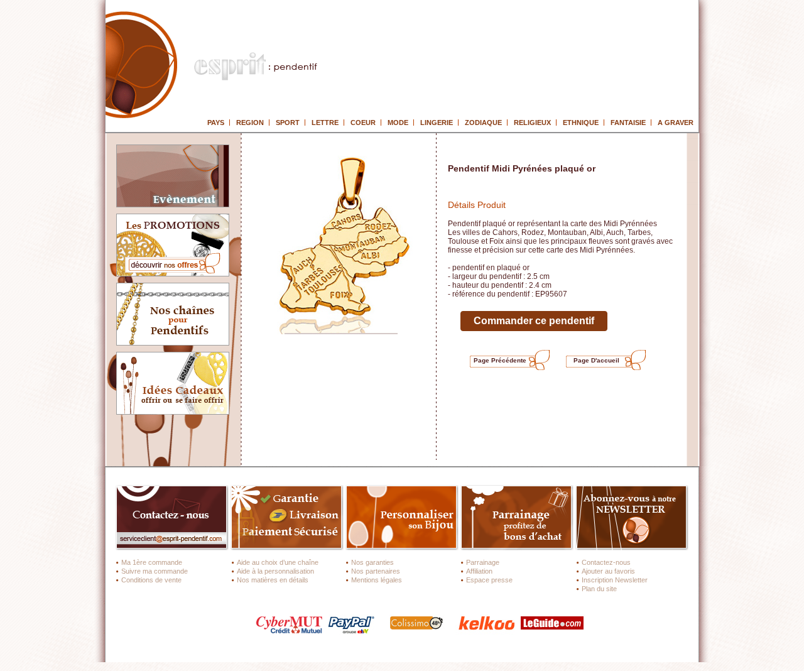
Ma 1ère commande (151, 562)
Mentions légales (376, 580)
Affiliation (479, 571)
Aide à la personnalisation (275, 571)
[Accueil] (238, 55)
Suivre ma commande (154, 571)
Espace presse (489, 580)
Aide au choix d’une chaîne (277, 562)
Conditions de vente (151, 580)
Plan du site (599, 588)
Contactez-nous (606, 562)
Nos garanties (372, 562)
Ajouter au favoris (608, 571)
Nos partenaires (375, 571)
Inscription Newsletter (615, 580)
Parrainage (482, 562)
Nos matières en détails (272, 580)
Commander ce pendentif (534, 320)
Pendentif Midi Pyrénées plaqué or (521, 168)
